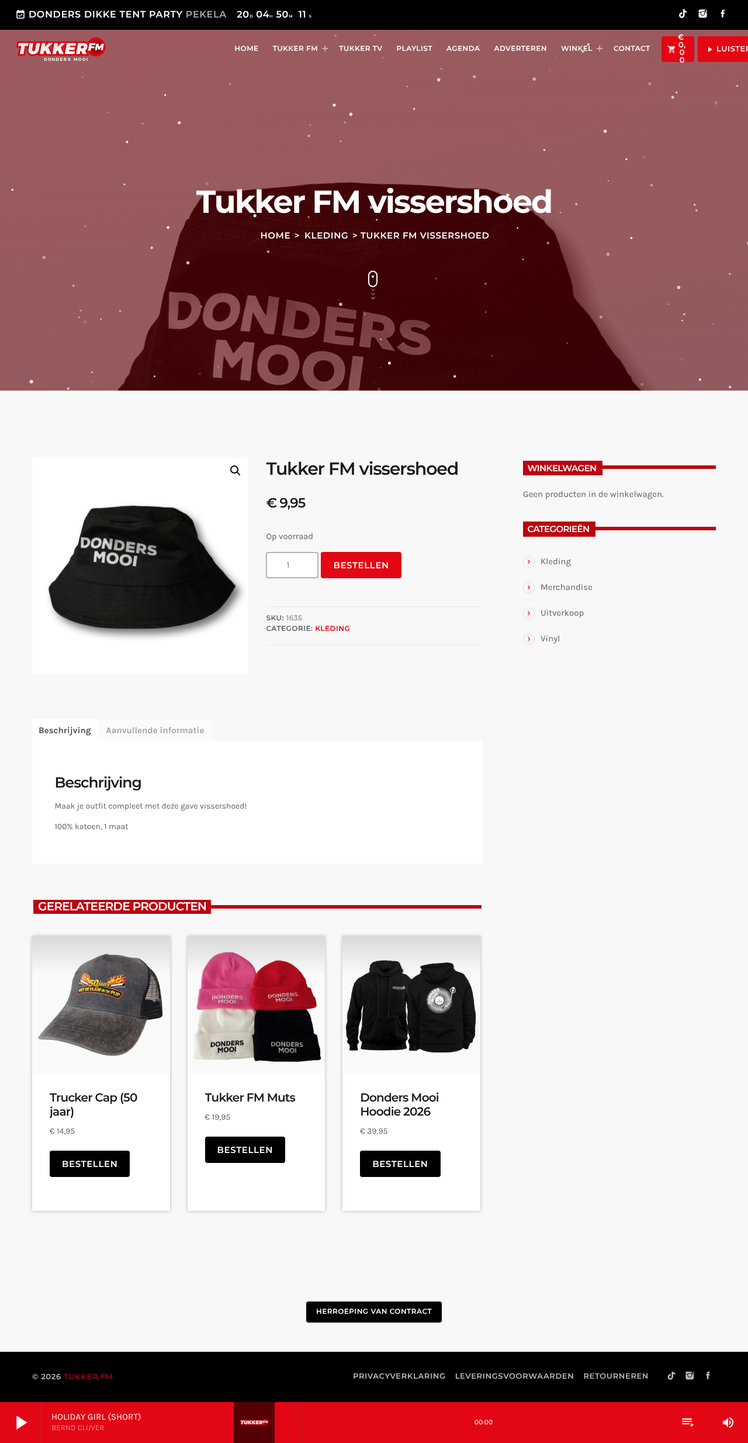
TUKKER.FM (88, 1377)
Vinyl (550, 638)
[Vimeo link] (61, 49)
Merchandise (567, 587)
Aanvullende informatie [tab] (155, 730)
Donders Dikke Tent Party (163, 14)
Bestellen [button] (89, 1163)
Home (276, 235)
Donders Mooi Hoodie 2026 (399, 1105)
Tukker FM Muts (250, 1098)
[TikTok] (683, 15)
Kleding (326, 235)
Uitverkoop (562, 612)
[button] (235, 470)
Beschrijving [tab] (65, 730)
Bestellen (361, 565)
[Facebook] (723, 15)
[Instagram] (703, 15)
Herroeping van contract (374, 1311)
